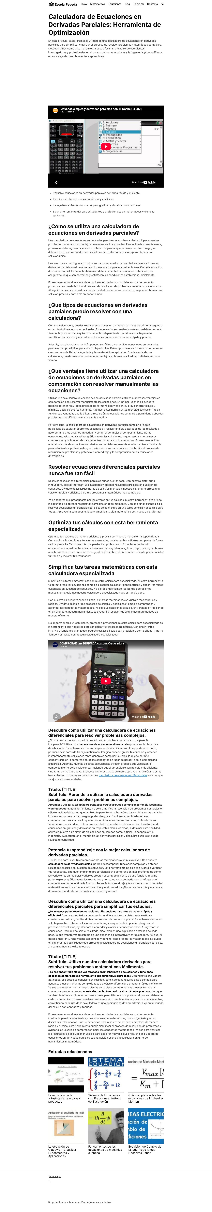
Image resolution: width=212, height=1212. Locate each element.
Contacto (152, 3)
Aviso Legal (55, 1176)
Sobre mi (138, 3)
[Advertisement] (106, 82)
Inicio (84, 3)
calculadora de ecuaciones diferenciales (123, 775)
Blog (127, 3)
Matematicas (97, 3)
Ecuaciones (114, 3)
